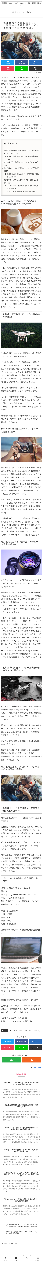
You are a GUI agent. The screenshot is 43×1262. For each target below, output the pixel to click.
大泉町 (37, 1030)
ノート (5, 1030)
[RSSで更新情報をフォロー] (31, 1059)
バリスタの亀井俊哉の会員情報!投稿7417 (22, 191)
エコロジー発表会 (16, 1030)
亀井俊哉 (28, 1030)
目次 (9, 143)
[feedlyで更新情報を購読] (11, 1059)
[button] (39, 611)
